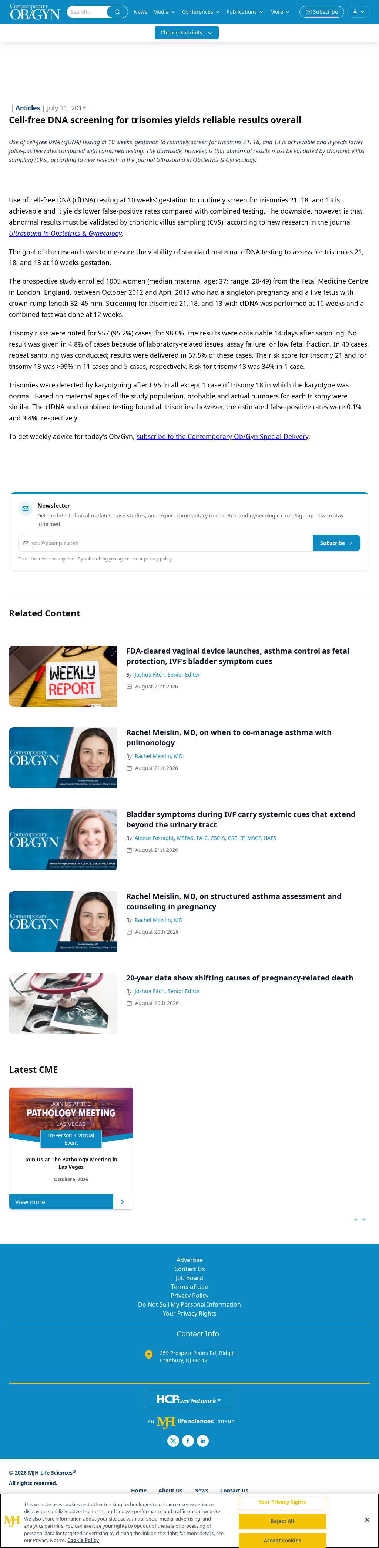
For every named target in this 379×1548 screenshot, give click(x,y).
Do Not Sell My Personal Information (189, 1304)
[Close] (367, 1520)
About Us (170, 1490)
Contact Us (189, 1269)
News (140, 11)
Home (139, 1490)
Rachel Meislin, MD (158, 756)
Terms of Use (189, 1287)
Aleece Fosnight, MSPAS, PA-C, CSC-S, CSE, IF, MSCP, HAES (205, 837)
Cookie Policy (83, 1540)
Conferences (197, 11)
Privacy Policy (189, 1295)
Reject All (282, 1521)
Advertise (190, 1260)
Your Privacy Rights (190, 1313)
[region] (189, 1521)
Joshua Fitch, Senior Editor (167, 674)
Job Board (189, 1278)
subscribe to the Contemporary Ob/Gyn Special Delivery (222, 436)
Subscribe (332, 542)
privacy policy (158, 559)
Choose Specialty (181, 32)
